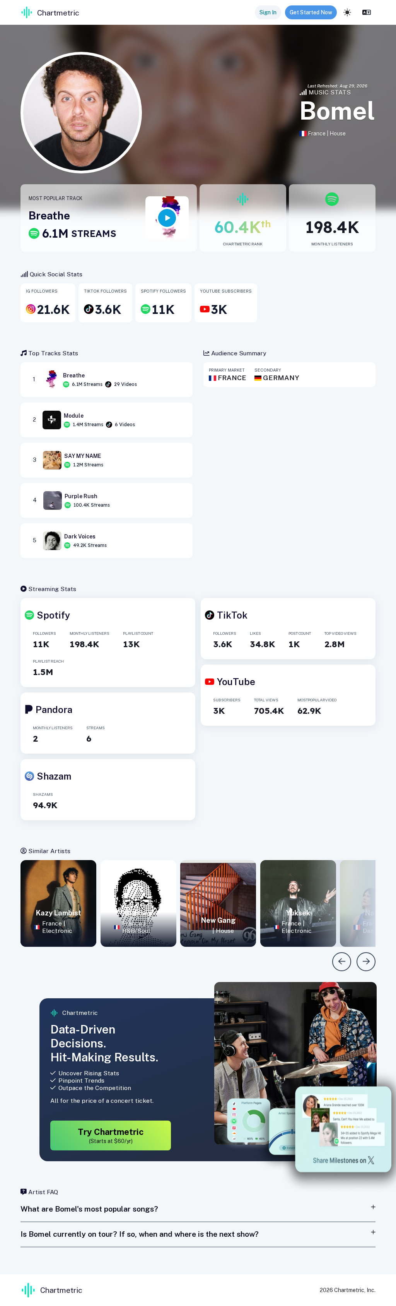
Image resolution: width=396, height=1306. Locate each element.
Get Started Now (311, 12)
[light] (347, 12)
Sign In (268, 12)
